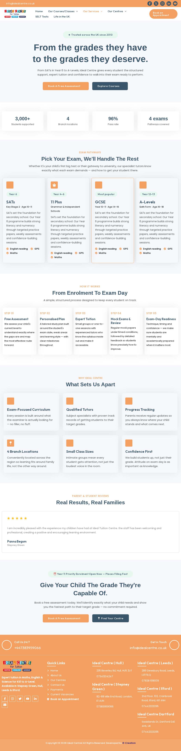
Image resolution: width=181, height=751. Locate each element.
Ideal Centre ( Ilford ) (155, 688)
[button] (76, 11)
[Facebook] (149, 3)
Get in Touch (158, 642)
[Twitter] (156, 3)
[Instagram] (162, 3)
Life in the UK (62, 16)
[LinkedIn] (169, 3)
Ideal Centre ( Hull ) (108, 663)
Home (39, 11)
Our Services (91, 11)
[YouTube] (175, 3)
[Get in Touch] (174, 645)
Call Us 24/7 (22, 642)
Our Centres (115, 11)
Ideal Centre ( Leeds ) (155, 663)
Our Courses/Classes (61, 11)
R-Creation (129, 743)
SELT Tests (41, 16)
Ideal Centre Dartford (156, 714)
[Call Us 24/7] (7, 645)
